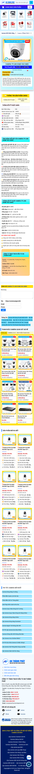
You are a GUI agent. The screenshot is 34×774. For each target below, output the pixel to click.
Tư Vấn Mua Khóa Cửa (24, 765)
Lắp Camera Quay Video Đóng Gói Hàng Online (14, 613)
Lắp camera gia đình (17, 747)
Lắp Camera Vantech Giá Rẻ (16, 736)
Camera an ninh (23, 744)
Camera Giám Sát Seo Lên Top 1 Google (18, 322)
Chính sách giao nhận (10, 670)
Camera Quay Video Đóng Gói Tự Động (12, 608)
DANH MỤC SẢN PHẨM (13, 7)
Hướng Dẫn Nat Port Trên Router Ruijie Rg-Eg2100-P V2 (16, 325)
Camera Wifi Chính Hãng (8, 33)
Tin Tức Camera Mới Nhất (12, 588)
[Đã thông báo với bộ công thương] (6, 720)
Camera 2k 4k (12, 332)
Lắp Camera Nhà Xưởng (17, 758)
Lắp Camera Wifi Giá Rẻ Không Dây (17, 760)
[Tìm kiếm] (31, 2)
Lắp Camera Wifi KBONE (9, 765)
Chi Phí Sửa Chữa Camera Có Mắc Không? (13, 642)
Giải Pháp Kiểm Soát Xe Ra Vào (10, 604)
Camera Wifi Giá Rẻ (8, 763)
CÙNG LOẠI (4, 332)
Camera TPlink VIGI (23, 33)
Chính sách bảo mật (10, 673)
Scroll (29, 764)
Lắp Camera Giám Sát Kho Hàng (10, 651)
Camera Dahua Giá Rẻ (16, 739)
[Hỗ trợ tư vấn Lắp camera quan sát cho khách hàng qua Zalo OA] (28, 757)
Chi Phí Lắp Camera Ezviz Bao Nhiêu (11, 630)
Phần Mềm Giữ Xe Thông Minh (10, 600)
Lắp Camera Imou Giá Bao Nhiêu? (11, 638)
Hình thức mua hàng (10, 667)
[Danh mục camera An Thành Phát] (30, 7)
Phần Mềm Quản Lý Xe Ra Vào (10, 596)
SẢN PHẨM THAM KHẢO (23, 332)
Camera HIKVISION (11, 744)
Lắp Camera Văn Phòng (17, 755)
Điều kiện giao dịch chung (11, 675)
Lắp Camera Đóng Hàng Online (10, 617)
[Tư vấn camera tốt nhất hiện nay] (32, 19)
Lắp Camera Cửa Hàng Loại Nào (16, 752)
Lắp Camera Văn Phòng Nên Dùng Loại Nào (13, 647)
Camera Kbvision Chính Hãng (16, 742)
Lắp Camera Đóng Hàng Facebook (11, 621)
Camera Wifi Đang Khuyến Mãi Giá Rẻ (17, 317)
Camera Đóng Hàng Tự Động (10, 592)
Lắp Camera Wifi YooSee (23, 763)
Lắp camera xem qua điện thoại (17, 750)
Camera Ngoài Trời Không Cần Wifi (11, 625)
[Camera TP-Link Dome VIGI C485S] (17, 50)
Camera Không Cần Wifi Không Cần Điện (13, 634)
